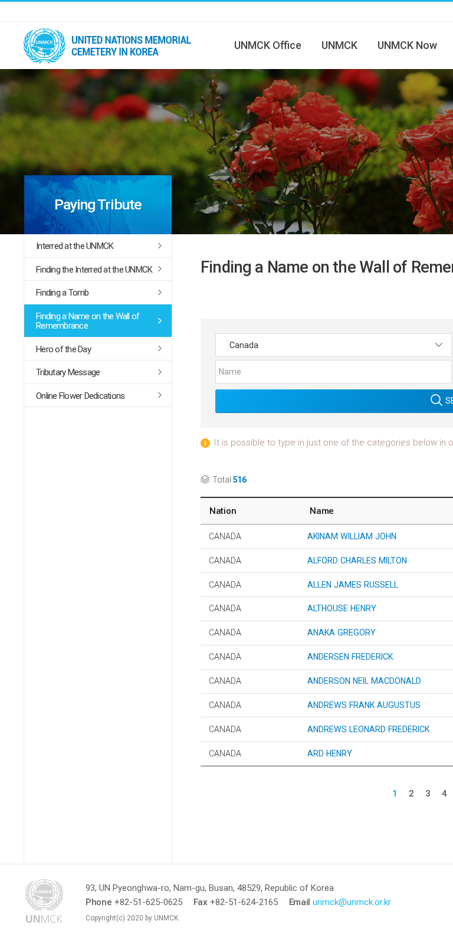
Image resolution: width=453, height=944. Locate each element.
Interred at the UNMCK (74, 246)
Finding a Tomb (62, 292)
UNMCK (339, 45)
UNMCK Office (267, 45)
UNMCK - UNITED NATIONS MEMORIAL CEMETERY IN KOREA (112, 45)
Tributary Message (68, 372)
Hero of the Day (63, 349)
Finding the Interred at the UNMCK (94, 269)
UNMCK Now (407, 45)
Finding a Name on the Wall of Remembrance (87, 321)
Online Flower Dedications (80, 396)
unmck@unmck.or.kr (352, 902)
